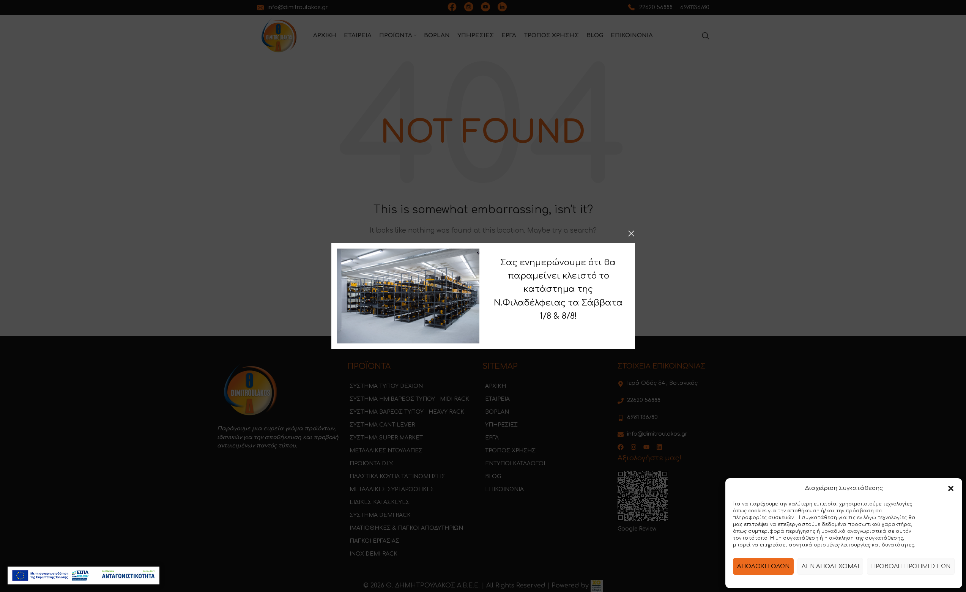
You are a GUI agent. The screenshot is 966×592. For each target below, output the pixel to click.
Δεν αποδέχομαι (830, 566)
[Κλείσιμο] (631, 233)
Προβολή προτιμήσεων (910, 566)
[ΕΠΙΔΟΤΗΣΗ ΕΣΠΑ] (83, 575)
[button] (951, 488)
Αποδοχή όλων (763, 566)
